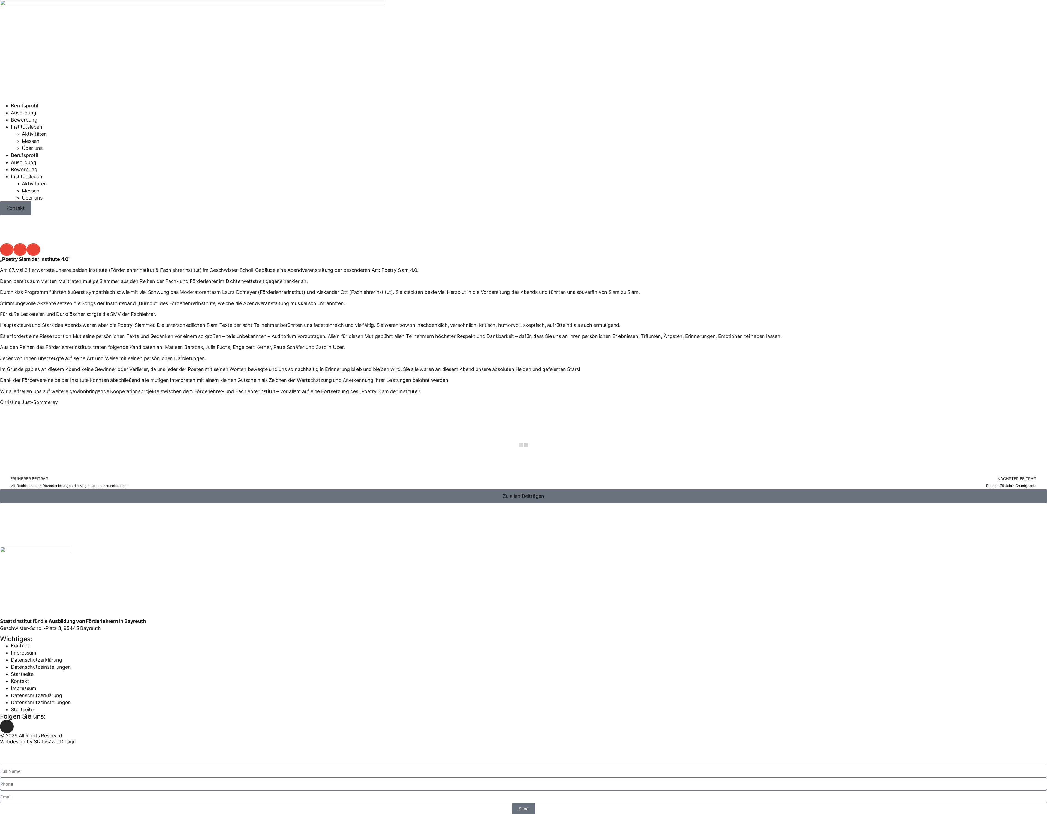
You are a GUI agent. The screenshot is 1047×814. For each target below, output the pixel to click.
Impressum (23, 653)
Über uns (32, 148)
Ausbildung (23, 113)
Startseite (22, 674)
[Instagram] (7, 726)
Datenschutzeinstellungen (41, 667)
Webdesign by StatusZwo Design (38, 741)
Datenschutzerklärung (36, 660)
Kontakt (20, 646)
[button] (6, 249)
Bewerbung (24, 120)
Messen (31, 141)
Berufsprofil (24, 105)
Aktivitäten (34, 134)
